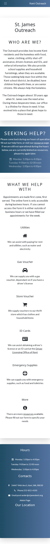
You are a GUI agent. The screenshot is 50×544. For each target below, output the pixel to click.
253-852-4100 (30, 490)
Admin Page (25, 500)
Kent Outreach (37, 3)
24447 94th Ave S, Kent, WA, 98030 (27, 485)
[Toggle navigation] (5, 3)
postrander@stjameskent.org (30, 495)
